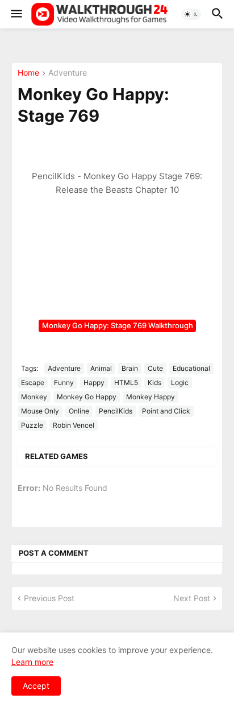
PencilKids (115, 411)
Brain (130, 368)
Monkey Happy (150, 396)
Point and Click (166, 411)
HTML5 (126, 382)
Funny (64, 382)
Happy (94, 382)
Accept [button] (36, 686)
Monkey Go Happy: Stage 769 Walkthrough (117, 325)
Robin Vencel (73, 425)
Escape (32, 382)
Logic (180, 382)
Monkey (34, 396)
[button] (15, 14)
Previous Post (49, 598)
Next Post (191, 598)
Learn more (32, 662)
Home (28, 73)
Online (79, 411)
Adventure (67, 73)
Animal (101, 368)
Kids (154, 382)
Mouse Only (40, 411)
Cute (155, 368)
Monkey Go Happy (86, 396)
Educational (191, 368)
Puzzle (32, 425)
